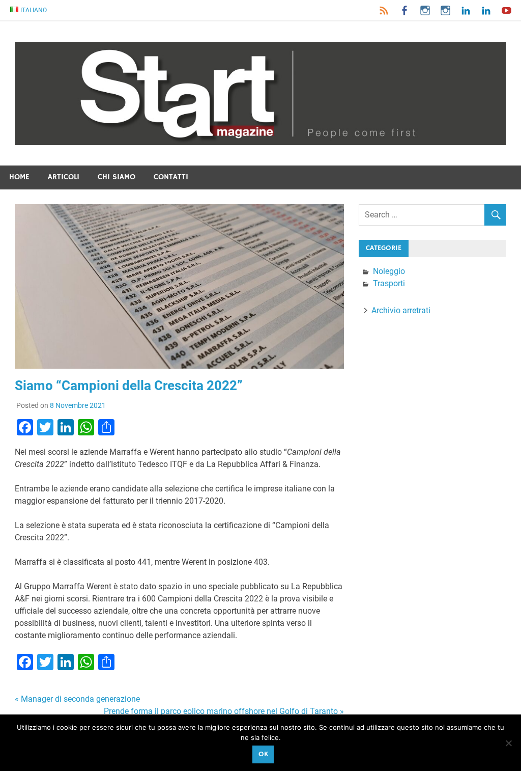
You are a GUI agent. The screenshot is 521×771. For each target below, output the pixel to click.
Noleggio (389, 271)
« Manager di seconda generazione (77, 699)
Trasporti (389, 283)
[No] (508, 743)
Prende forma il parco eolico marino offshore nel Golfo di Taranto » (224, 711)
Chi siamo (116, 177)
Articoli (63, 177)
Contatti (171, 177)
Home (19, 177)
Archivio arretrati (400, 310)
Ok (263, 754)
